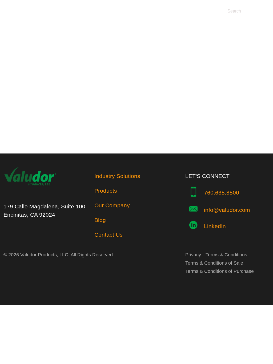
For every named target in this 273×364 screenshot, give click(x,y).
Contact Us (108, 235)
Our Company (112, 205)
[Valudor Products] (30, 192)
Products (105, 191)
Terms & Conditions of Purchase (219, 271)
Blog (100, 220)
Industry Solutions (117, 176)
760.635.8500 (221, 192)
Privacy (193, 254)
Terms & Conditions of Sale (214, 263)
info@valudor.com (227, 210)
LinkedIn (215, 226)
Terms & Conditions (226, 254)
